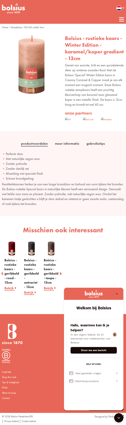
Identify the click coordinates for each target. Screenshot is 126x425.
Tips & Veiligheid (10, 382)
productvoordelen (34, 143)
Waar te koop (9, 393)
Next (60, 272)
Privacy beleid (11, 421)
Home (5, 27)
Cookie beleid (29, 421)
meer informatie (67, 143)
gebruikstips (95, 143)
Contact (6, 398)
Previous (2, 272)
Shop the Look (9, 377)
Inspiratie (6, 372)
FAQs (5, 387)
